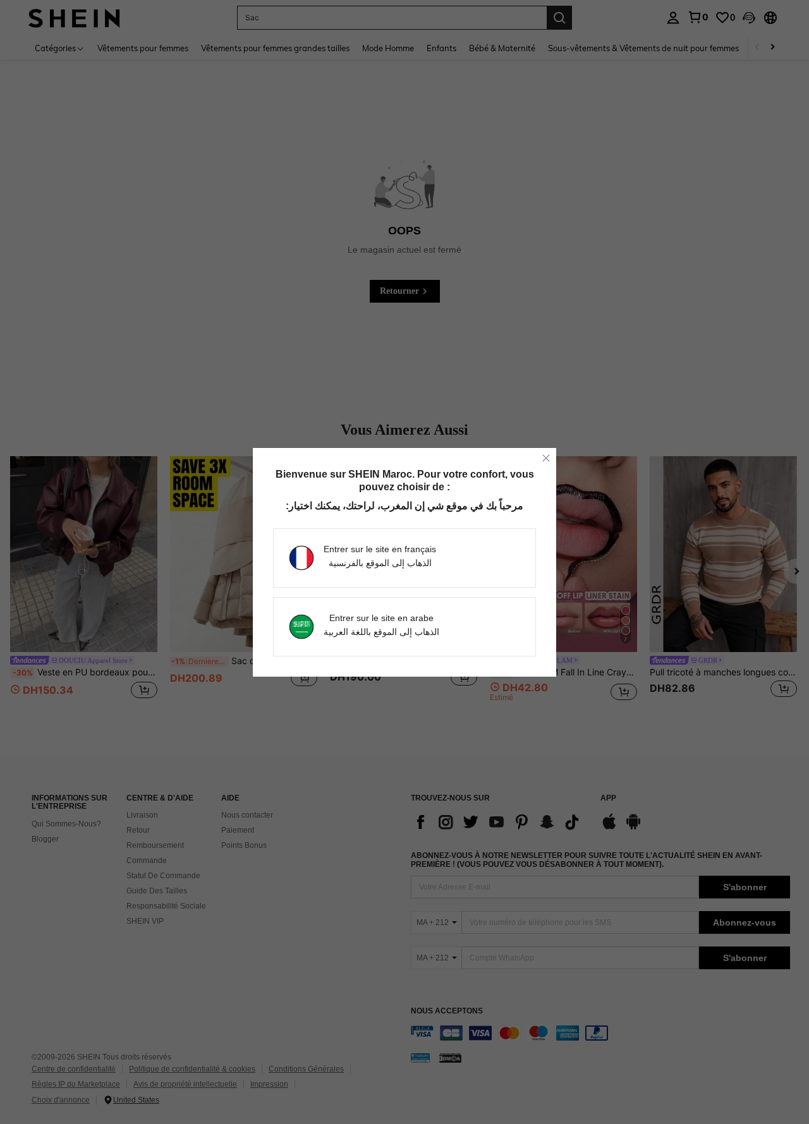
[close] (546, 458)
